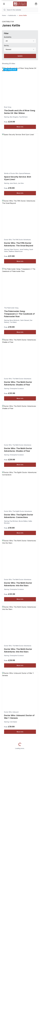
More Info (20, 127)
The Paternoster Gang (11, 308)
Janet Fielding (24, 249)
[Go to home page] (20, 4)
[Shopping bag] (36, 4)
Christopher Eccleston (17, 388)
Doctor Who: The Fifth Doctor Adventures (17, 239)
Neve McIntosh (14, 320)
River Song (7, 107)
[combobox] (20, 41)
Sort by (6, 45)
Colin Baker (13, 722)
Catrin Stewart (24, 320)
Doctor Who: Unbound (11, 712)
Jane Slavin (13, 183)
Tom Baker (13, 322)
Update (20, 56)
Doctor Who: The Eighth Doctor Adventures (18, 511)
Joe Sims (21, 183)
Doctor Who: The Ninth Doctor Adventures (17, 378)
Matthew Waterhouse (16, 251)
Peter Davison (14, 249)
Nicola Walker (23, 521)
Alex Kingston (14, 117)
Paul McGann (23, 117)
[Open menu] (4, 4)
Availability (7, 37)
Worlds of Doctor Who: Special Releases (17, 173)
